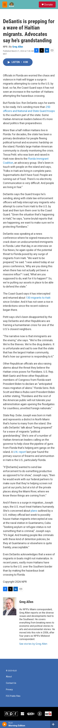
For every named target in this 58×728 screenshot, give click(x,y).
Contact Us (11, 683)
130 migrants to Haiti (38, 297)
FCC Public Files (13, 696)
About (9, 676)
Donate (48, 4)
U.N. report (19, 451)
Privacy (9, 689)
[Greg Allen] (9, 606)
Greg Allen (17, 46)
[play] (4, 724)
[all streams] (54, 724)
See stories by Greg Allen (33, 643)
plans (34, 510)
